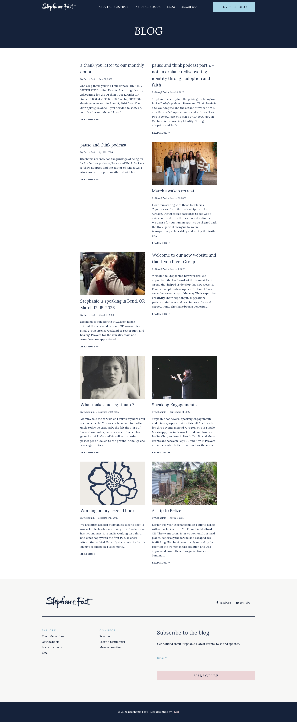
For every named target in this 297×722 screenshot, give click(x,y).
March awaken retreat (173, 191)
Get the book (50, 641)
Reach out (189, 6)
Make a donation (111, 647)
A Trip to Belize (166, 510)
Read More (89, 119)
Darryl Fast (89, 79)
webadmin (89, 412)
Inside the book (148, 6)
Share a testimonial (112, 641)
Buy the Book (234, 7)
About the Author (113, 6)
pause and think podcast (103, 145)
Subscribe (206, 676)
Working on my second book (107, 510)
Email (162, 658)
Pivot (175, 711)
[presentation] (184, 163)
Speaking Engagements (174, 404)
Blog (171, 6)
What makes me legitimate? (107, 404)
